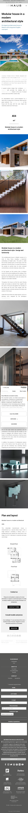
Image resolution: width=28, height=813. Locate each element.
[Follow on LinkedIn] (20, 764)
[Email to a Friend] (15, 636)
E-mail (14, 700)
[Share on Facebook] (10, 636)
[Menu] (26, 5)
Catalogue (14, 661)
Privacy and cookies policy (16, 805)
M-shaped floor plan (17, 102)
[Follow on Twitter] (11, 764)
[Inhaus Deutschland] (14, 6)
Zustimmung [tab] (5, 391)
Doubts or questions (14, 721)
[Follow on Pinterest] (17, 764)
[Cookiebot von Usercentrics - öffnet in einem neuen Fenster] (21, 387)
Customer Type (14, 711)
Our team (14, 669)
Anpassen (13, 418)
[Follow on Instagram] (8, 764)
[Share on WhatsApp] (8, 636)
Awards (14, 672)
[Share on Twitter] (13, 636)
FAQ (14, 663)
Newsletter (17, 678)
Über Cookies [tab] (23, 391)
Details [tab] (14, 391)
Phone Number (14, 706)
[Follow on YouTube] (22, 764)
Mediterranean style (6, 91)
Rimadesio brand (6, 298)
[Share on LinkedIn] (20, 636)
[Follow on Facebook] (5, 764)
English (20, 2)
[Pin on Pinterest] (17, 636)
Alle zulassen (14, 413)
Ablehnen (14, 424)
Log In (17, 2)
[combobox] (4, 708)
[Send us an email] (14, 764)
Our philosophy (14, 670)
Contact (11, 678)
